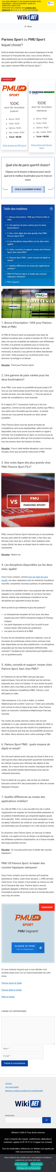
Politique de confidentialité (28, 1168)
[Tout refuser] (52, 1163)
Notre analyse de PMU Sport (14, 145)
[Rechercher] (46, 1120)
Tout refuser (36, 1164)
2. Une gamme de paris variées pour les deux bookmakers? (26, 226)
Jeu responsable (11, 1087)
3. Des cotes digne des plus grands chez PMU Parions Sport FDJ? (27, 234)
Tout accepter (21, 1164)
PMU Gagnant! (13, 282)
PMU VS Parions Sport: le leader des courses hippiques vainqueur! (26, 275)
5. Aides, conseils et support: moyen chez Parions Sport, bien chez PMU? (29, 250)
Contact (8, 1083)
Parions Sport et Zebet (11, 983)
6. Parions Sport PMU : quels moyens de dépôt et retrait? (28, 259)
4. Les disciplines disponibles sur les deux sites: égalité (28, 242)
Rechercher (9, 1115)
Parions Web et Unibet (11, 990)
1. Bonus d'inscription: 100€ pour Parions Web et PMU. (28, 218)
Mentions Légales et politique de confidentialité (24, 1091)
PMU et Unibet (7, 997)
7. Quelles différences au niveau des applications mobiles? (28, 267)
